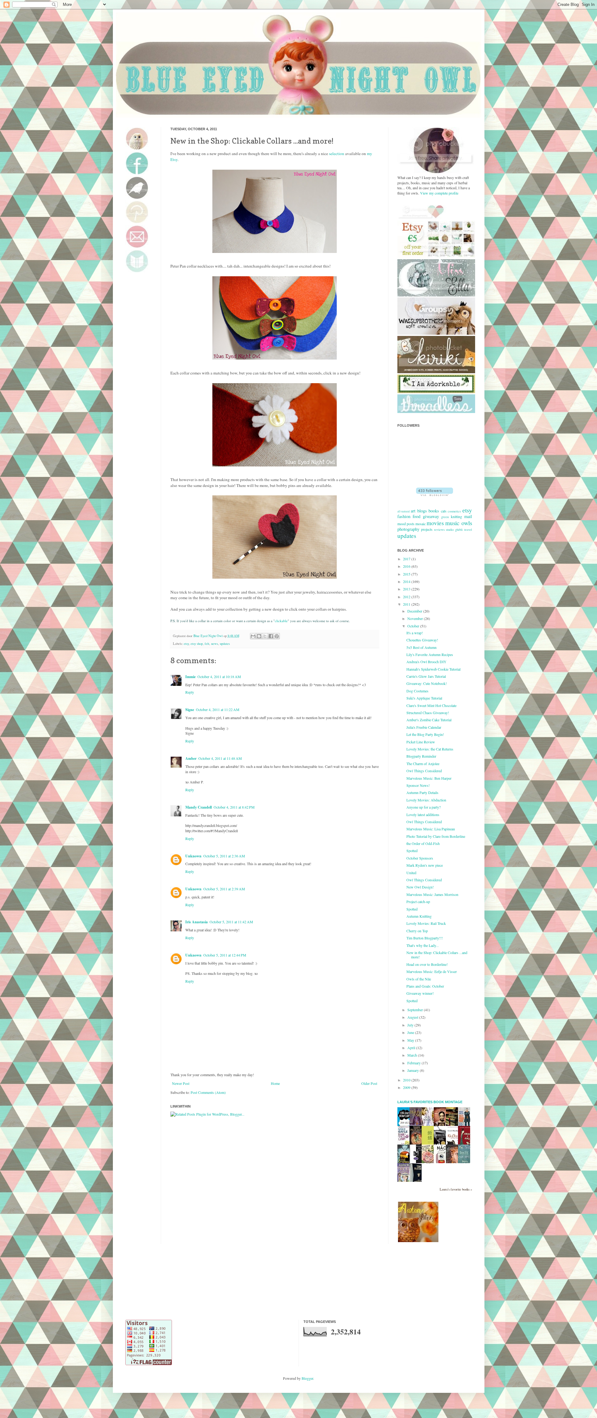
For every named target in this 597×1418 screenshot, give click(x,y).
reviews (439, 529)
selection (336, 153)
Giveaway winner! (420, 993)
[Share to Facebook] (271, 636)
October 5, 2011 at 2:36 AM (224, 855)
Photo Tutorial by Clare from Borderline (435, 836)
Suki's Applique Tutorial (424, 697)
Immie (190, 676)
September (415, 1009)
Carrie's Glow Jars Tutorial (426, 676)
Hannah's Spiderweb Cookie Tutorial (433, 669)
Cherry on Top (417, 930)
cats (444, 510)
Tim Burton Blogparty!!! (424, 937)
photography (408, 529)
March (412, 1055)
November (415, 618)
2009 (407, 1087)
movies (435, 523)
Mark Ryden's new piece (424, 865)
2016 (407, 566)
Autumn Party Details (422, 792)
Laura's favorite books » (456, 1189)
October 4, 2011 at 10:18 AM (219, 676)
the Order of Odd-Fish (423, 843)
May (411, 1040)
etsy (186, 643)
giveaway (431, 516)
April (411, 1047)
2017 (407, 558)
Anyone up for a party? (423, 807)
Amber (191, 758)
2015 (407, 573)
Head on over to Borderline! (427, 964)
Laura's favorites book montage (429, 1102)
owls (466, 523)
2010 (407, 1079)
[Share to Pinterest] (277, 636)
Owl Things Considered (424, 770)
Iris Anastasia (196, 922)
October (413, 625)
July (410, 1024)
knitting (456, 516)
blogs (422, 511)
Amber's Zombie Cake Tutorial (428, 719)
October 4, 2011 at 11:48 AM (220, 758)
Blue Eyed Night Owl (208, 636)
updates (225, 643)
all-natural (403, 511)
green (445, 517)
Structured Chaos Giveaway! (427, 712)
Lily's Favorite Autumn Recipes (429, 654)
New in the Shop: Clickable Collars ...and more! (436, 954)
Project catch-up (418, 901)
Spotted (412, 850)
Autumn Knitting (419, 916)
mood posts (405, 523)
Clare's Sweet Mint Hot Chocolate (431, 705)
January (413, 1070)
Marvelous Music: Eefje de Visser (431, 971)
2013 (407, 588)
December (415, 610)
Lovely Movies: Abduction (426, 799)
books (433, 511)
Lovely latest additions (422, 814)
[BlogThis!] (259, 636)
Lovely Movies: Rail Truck (426, 923)
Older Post (369, 1083)
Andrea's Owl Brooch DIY (426, 661)
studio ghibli (454, 529)
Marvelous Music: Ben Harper (428, 778)
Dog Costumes (417, 690)
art (413, 511)
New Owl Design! (420, 886)
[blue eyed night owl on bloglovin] (434, 494)
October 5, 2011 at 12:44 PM (224, 954)
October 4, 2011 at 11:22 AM (217, 709)
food (416, 516)
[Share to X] (265, 636)
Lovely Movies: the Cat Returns (429, 748)
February (414, 1062)
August (413, 1017)
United (411, 872)
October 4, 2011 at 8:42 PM (234, 807)
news (214, 643)
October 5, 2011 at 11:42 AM (231, 921)
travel (468, 529)
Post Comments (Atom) (208, 1092)
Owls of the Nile (418, 978)
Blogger (307, 1378)
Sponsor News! (418, 785)
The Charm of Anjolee (422, 763)
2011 (407, 604)
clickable (281, 620)
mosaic (420, 523)
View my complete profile (439, 192)
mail (468, 516)
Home (275, 1083)
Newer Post (180, 1083)
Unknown (193, 856)
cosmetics (454, 511)
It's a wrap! (414, 632)
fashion (403, 516)
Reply (189, 692)
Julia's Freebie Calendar (423, 727)
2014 (407, 581)
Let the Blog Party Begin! (425, 734)
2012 (407, 596)
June (411, 1032)
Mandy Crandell (198, 807)
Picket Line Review (420, 741)
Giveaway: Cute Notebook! (426, 683)
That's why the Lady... (422, 945)
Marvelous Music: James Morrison (432, 894)
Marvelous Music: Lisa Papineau (430, 828)
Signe (189, 709)
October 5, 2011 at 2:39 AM (224, 888)
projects (427, 529)
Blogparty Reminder (421, 756)
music (452, 523)
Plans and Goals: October (425, 986)
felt (207, 643)
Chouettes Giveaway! (422, 639)
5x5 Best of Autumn (421, 647)
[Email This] (253, 636)
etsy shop (197, 643)
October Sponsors (419, 858)
